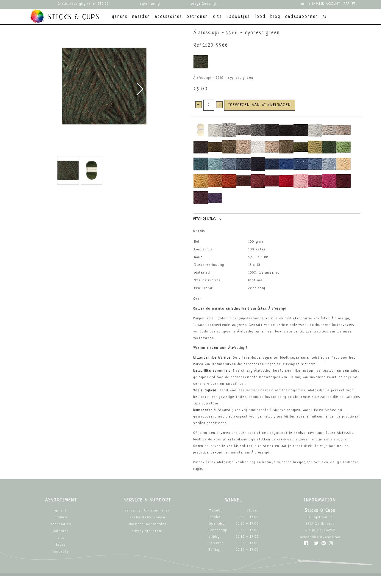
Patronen (61, 531)
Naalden (61, 517)
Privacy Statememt (147, 531)
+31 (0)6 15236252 (320, 530)
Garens (61, 510)
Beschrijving (204, 219)
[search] (325, 17)
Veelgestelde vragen (147, 517)
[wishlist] (346, 4)
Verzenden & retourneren (147, 510)
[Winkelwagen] (353, 4)
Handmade (61, 551)
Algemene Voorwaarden (147, 524)
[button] (139, 88)
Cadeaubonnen (301, 16)
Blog (275, 16)
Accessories (61, 524)
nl (303, 4)
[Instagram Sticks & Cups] (331, 544)
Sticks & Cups (72, 17)
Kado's (61, 545)
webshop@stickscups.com (320, 537)
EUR (312, 4)
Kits (61, 538)
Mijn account (328, 4)
